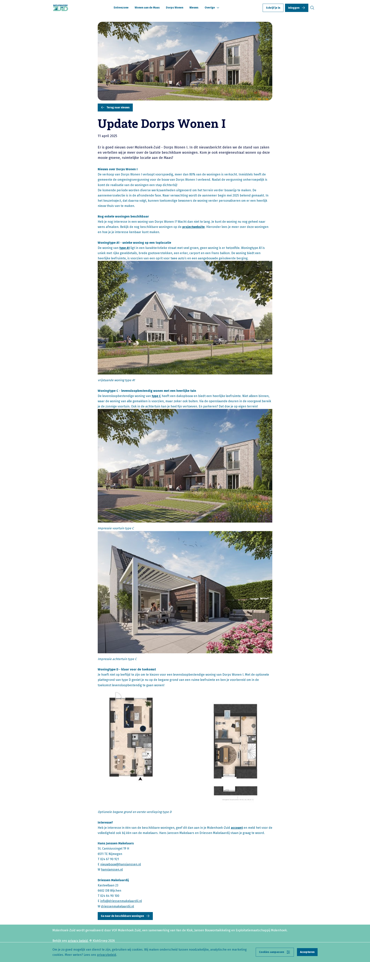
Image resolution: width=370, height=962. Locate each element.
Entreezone (121, 7)
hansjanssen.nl (112, 869)
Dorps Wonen (174, 7)
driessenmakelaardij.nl (117, 906)
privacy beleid (78, 941)
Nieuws (193, 7)
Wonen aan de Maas (147, 7)
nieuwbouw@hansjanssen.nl (120, 864)
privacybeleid (106, 955)
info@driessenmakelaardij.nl (121, 901)
